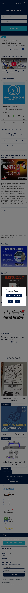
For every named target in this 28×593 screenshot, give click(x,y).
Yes (10, 301)
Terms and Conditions (14, 295)
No (17, 301)
